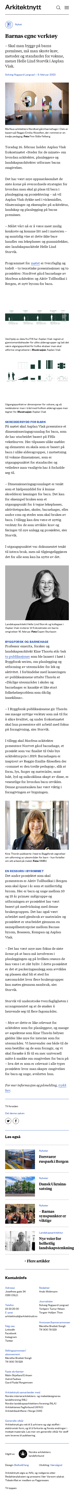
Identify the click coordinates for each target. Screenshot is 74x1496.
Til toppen (11, 1488)
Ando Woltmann (48, 1291)
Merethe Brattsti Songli (52, 1326)
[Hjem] (23, 8)
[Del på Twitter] (8, 1121)
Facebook (10, 1333)
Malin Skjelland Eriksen (18, 1375)
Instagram (11, 1337)
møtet (35, 262)
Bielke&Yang (21, 1465)
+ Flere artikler (37, 1260)
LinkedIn (10, 1329)
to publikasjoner (17, 656)
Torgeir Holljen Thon (51, 1312)
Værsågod (56, 1465)
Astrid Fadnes (13, 1379)
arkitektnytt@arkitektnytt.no (21, 1316)
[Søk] (58, 8)
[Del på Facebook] (16, 1121)
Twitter (9, 1340)
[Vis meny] (66, 8)
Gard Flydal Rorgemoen (19, 1382)
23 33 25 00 (12, 1309)
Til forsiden (11, 1106)
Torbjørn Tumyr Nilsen (52, 1309)
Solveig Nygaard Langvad (20, 74)
